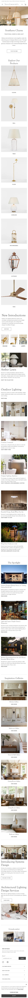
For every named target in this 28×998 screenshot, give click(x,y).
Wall (14, 123)
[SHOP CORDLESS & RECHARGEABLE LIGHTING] (14, 464)
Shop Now (6, 329)
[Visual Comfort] (12, 4)
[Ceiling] (14, 78)
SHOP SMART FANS (6, 449)
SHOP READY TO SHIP (6, 517)
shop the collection (7, 380)
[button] (25, 4)
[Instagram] (3, 962)
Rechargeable (14, 245)
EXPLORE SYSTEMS (6, 878)
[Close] (26, 984)
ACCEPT (14, 995)
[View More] (14, 690)
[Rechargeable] (14, 231)
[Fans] (14, 292)
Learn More (6, 900)
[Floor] (14, 169)
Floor (14, 184)
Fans (14, 306)
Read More (4, 596)
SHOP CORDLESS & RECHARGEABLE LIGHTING (12, 483)
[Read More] (14, 574)
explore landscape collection (10, 551)
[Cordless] (14, 200)
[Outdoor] (14, 261)
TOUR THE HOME (14, 51)
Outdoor (14, 276)
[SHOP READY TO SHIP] (14, 500)
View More (14, 704)
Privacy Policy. (20, 989)
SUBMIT (22, 958)
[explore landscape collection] (14, 532)
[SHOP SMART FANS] (14, 431)
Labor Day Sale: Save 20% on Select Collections (13, 1)
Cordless (14, 215)
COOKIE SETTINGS (14, 992)
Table (14, 153)
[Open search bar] (22, 4)
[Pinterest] (7, 962)
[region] (14, 990)
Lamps (23, 346)
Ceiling (14, 92)
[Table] (14, 139)
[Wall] (14, 108)
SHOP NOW (4, 398)
